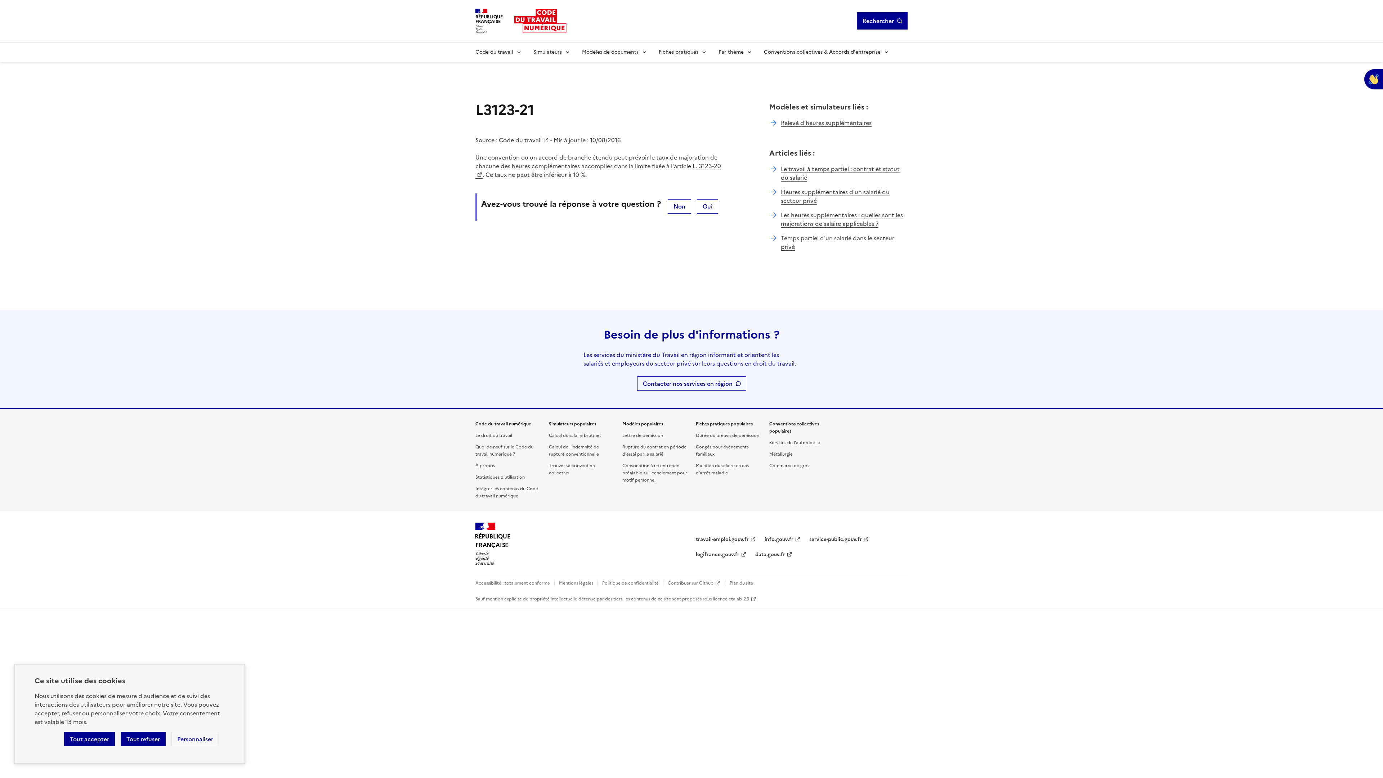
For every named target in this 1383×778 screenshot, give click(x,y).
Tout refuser (143, 739)
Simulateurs (547, 52)
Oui (707, 206)
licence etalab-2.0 (731, 599)
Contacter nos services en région (688, 383)
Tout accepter (89, 739)
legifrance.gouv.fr (717, 554)
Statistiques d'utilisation (500, 477)
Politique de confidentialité (630, 583)
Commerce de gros (789, 465)
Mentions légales (576, 583)
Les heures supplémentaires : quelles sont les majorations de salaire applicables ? (842, 219)
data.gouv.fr (770, 554)
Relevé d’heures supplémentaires (826, 123)
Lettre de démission (642, 435)
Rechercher (878, 21)
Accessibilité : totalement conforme (512, 583)
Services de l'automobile (794, 442)
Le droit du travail (493, 435)
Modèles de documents (610, 52)
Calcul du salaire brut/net (575, 435)
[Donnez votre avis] (1373, 79)
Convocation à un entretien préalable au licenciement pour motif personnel (654, 472)
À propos (485, 465)
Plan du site (741, 583)
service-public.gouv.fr (835, 539)
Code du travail (494, 52)
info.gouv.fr (779, 539)
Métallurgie (781, 454)
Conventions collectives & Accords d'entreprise (822, 52)
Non (679, 206)
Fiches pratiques (678, 52)
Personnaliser (195, 739)
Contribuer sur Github (690, 583)
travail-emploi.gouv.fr (722, 539)
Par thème (731, 52)
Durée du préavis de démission (727, 435)
